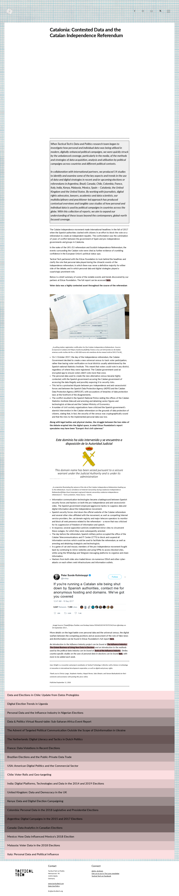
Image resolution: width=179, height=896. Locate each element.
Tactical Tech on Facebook (101, 876)
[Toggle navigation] (168, 11)
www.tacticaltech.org (56, 883)
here (108, 280)
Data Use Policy (54, 886)
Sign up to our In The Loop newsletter (105, 873)
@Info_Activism (97, 871)
